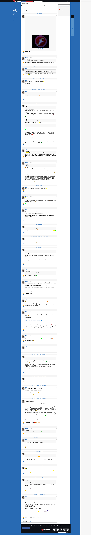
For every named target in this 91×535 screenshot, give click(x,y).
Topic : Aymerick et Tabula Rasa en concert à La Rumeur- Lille (39, 236)
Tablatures (14, 9)
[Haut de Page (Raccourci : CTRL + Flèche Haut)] (72, 31)
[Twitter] (57, 529)
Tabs (41, 525)
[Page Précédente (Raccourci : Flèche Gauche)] (72, 22)
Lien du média (40, 48)
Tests (14, 6)
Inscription (31, 1)
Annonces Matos (15, 17)
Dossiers (14, 10)
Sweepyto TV (15, 11)
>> (32, 521)
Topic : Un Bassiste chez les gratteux (39, 465)
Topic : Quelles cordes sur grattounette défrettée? (39, 354)
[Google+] (64, 529)
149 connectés (56, 1)
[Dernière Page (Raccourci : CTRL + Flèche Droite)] (72, 25)
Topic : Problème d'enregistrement (39, 437)
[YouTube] (61, 529)
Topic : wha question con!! (39, 247)
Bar (13, 14)
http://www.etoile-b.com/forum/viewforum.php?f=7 (33, 320)
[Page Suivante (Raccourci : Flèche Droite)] (72, 19)
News (14, 5)
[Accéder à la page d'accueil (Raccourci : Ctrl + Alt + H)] (17, 1)
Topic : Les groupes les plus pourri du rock (39, 78)
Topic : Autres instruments (39, 103)
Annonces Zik (59, 525)
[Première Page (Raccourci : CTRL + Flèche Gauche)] (72, 28)
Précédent (24, 521)
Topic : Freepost (39, 13)
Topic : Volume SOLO (39, 185)
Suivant (30, 521)
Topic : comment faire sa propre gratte (39, 279)
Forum (14, 13)
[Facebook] (54, 529)
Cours (32, 525)
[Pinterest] (67, 529)
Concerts (49, 525)
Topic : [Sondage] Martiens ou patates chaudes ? (39, 66)
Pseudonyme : (24, 3)
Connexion (24, 1)
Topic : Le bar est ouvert (39, 224)
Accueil (29, 525)
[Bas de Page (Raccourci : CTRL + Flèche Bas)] (72, 34)
